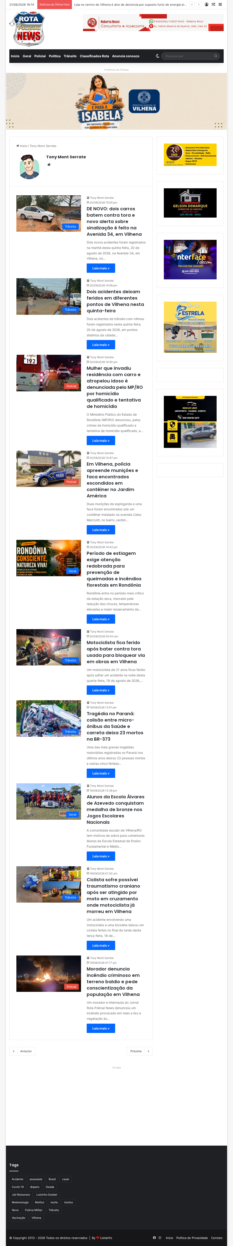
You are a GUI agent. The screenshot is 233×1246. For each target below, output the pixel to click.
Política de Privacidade (192, 1238)
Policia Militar (33, 1210)
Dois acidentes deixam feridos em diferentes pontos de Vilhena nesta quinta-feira (115, 301)
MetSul (39, 1202)
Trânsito (70, 56)
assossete (36, 1179)
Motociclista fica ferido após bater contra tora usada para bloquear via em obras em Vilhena (116, 652)
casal (65, 1179)
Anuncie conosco (125, 56)
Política (55, 56)
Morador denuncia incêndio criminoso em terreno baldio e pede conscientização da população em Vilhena (113, 982)
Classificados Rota (94, 56)
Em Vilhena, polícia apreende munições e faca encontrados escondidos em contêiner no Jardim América (112, 480)
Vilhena (36, 1217)
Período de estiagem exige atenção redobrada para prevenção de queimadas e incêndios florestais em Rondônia (114, 569)
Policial (40, 56)
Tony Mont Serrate (66, 157)
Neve (15, 1210)
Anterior (26, 1051)
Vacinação (18, 1217)
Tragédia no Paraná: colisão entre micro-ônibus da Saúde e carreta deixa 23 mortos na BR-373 (115, 726)
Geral (27, 56)
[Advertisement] (116, 1102)
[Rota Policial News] (27, 29)
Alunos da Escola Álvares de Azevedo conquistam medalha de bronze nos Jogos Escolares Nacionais (115, 809)
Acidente (17, 1179)
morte (54, 1202)
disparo (34, 1187)
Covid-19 (18, 1187)
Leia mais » (100, 268)
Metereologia (20, 1202)
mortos (68, 1202)
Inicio (15, 56)
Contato (217, 1238)
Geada (50, 1187)
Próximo (136, 1051)
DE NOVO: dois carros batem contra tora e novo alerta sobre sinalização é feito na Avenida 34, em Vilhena (114, 221)
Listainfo (106, 1238)
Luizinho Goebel (46, 1194)
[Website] (49, 164)
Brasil (52, 1179)
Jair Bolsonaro (21, 1194)
